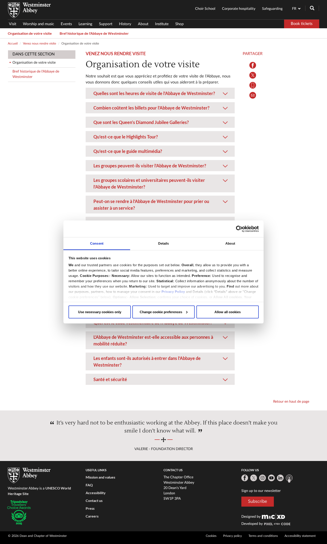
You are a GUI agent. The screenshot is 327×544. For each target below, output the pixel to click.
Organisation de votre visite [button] (30, 33)
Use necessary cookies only (99, 312)
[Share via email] (252, 95)
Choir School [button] (205, 8)
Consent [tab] (96, 243)
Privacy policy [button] (232, 536)
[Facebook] (244, 478)
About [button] (143, 24)
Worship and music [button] (38, 24)
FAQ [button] (89, 485)
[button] (160, 90)
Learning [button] (85, 24)
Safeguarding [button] (272, 8)
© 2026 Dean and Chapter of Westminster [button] (37, 536)
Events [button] (66, 24)
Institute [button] (162, 24)
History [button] (125, 24)
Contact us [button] (94, 500)
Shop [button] (179, 24)
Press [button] (90, 508)
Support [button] (105, 24)
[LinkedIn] (280, 478)
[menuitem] (14, 24)
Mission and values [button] (100, 477)
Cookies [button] (211, 536)
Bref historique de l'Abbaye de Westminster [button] (94, 33)
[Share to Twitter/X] (252, 75)
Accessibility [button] (96, 493)
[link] (273, 516)
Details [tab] (163, 243)
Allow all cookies (227, 312)
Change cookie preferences (161, 312)
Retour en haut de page (291, 401)
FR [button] (294, 8)
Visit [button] (12, 24)
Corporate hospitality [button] (238, 8)
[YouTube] (271, 478)
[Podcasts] (289, 479)
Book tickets (302, 24)
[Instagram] (262, 478)
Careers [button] (92, 516)
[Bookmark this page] (252, 85)
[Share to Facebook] (252, 65)
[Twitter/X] (253, 478)
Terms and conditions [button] (263, 536)
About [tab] (230, 243)
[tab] (160, 93)
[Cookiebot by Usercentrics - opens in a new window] (239, 228)
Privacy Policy (173, 292)
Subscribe (257, 501)
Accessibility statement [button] (300, 536)
